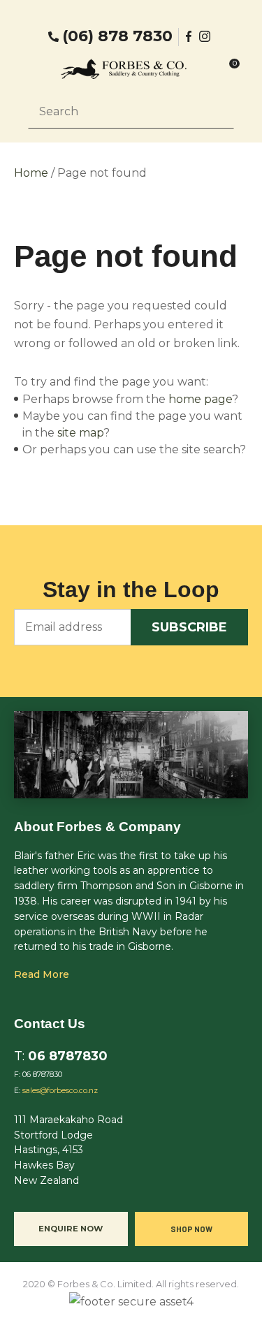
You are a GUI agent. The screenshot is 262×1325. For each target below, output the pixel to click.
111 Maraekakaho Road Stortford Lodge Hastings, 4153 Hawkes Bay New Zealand (68, 1150)
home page (200, 399)
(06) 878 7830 (117, 36)
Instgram (206, 36)
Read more (41, 974)
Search (217, 111)
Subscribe (189, 627)
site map (80, 432)
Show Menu (36, 68)
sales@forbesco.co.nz (60, 1090)
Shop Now (191, 1229)
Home (31, 173)
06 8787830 (68, 1055)
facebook (189, 36)
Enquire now (70, 1229)
